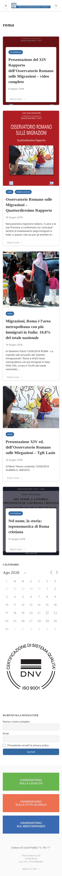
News (9, 314)
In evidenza (15, 52)
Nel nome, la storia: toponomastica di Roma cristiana (28, 526)
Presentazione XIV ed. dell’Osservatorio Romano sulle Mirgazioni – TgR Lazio (30, 447)
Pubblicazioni (23, 192)
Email (6, 733)
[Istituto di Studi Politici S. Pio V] (31, 5)
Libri (9, 192)
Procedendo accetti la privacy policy (28, 745)
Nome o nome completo (16, 721)
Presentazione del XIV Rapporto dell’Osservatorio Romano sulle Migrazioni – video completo (31, 71)
